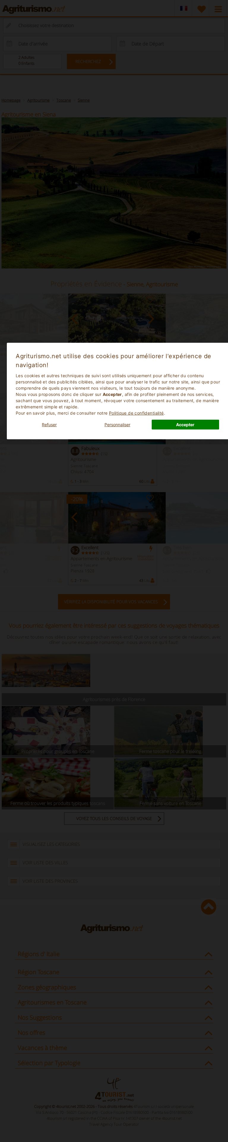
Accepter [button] (185, 424)
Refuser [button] (49, 424)
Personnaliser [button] (117, 424)
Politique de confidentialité (136, 413)
